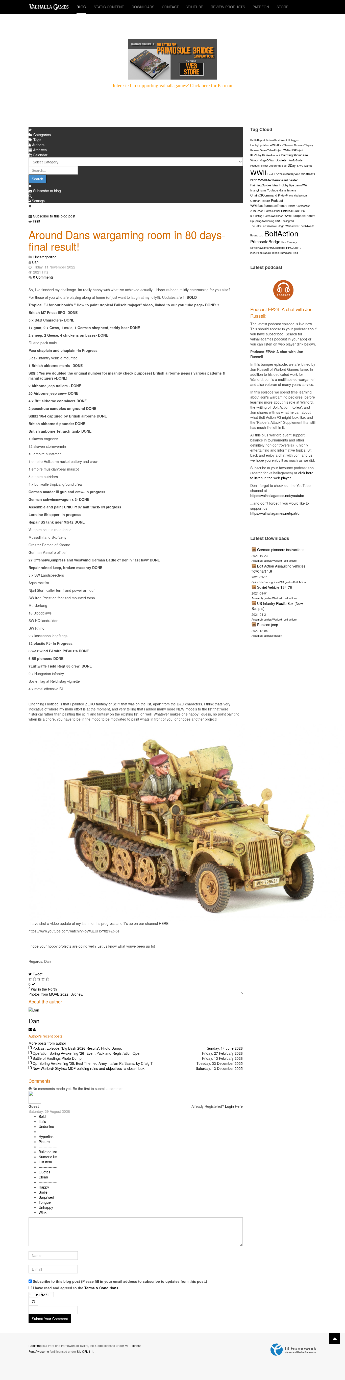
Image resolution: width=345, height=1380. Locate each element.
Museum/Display (303, 145)
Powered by (293, 1349)
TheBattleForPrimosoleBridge (267, 226)
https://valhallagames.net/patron (276, 513)
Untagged (294, 140)
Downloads (143, 6)
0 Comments (43, 277)
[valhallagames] (49, 7)
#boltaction (300, 195)
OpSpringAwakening (262, 221)
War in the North (44, 989)
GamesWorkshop (273, 216)
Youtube (272, 190)
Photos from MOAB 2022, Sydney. (56, 994)
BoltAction (281, 233)
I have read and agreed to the (75, 1287)
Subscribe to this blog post (54, 215)
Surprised (46, 1197)
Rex (283, 242)
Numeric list (48, 1156)
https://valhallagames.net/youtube (277, 495)
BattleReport (257, 140)
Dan (35, 261)
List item (45, 1161)
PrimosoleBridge (265, 241)
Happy (44, 1187)
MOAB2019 (308, 174)
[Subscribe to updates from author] (31, 1029)
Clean (43, 1176)
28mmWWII (301, 185)
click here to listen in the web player (281, 475)
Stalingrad (288, 221)
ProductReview (259, 165)
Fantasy (292, 242)
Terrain (265, 201)
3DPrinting (256, 216)
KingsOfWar (267, 160)
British (291, 206)
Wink (42, 1212)
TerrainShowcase (282, 253)
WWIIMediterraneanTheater (278, 180)
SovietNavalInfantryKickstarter (267, 248)
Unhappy (46, 1207)
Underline (46, 1126)
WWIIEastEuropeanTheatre (268, 205)
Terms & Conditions (101, 1287)
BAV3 (300, 165)
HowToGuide (295, 160)
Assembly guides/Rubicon (267, 635)
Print (36, 221)
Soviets (281, 160)
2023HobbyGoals (260, 253)
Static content (109, 6)
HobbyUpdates (259, 145)
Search (37, 178)
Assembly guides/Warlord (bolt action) (274, 560)
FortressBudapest (287, 173)
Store (282, 6)
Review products (228, 6)
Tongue (45, 1202)
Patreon (261, 6)
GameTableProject (271, 150)
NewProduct (273, 155)
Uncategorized (45, 256)
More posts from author (47, 1043)
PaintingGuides (261, 185)
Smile (43, 1192)
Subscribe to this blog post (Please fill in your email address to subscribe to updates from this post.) (120, 1281)
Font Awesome (39, 1351)
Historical (286, 211)
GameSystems (287, 190)
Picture (44, 1141)
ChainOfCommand (263, 195)
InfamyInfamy (258, 190)
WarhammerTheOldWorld (299, 226)
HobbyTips (286, 185)
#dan (260, 211)
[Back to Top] (334, 1338)
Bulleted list (48, 1151)
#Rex (253, 211)
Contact (170, 6)
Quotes (44, 1171)
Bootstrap (35, 1345)
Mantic (308, 165)
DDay (292, 165)
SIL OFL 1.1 (85, 1351)
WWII (258, 172)
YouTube (194, 6)
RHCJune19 (293, 247)
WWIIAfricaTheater (281, 145)
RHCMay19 (257, 155)
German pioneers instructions (280, 549)
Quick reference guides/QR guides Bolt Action (279, 582)
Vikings (254, 160)
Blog (81, 6)
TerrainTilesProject (276, 140)
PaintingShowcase (294, 155)
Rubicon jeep (267, 624)
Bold (42, 1116)
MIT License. (133, 1345)
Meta (275, 185)
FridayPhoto (285, 195)
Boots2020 (256, 235)
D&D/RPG (299, 211)
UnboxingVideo (278, 165)
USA (278, 221)
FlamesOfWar (272, 211)
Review (254, 150)
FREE (253, 180)
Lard (270, 174)
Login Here (234, 1106)
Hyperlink (46, 1136)
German (255, 201)
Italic (42, 1121)
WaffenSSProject (293, 150)
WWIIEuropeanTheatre (299, 215)
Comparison (303, 206)
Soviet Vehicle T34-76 (274, 587)
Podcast (277, 200)
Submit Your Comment (50, 1318)
